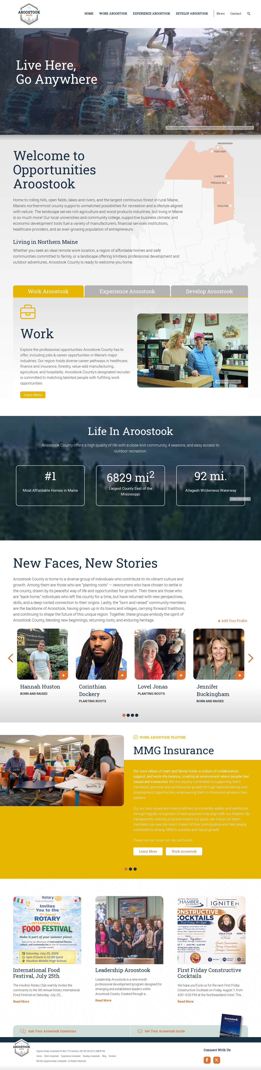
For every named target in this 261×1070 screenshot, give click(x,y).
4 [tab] (137, 715)
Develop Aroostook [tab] (209, 291)
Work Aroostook (51, 1056)
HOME (89, 13)
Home (39, 1056)
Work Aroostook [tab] (48, 291)
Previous (10, 657)
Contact (235, 13)
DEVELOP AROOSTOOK (192, 13)
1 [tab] (124, 715)
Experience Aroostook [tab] (127, 291)
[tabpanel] (130, 356)
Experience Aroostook (71, 1056)
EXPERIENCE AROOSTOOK (151, 13)
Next (248, 657)
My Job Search (181, 840)
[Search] (249, 13)
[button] (125, 869)
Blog (104, 1056)
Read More (21, 1001)
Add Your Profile (234, 620)
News (221, 13)
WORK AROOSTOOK (113, 13)
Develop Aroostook (91, 1056)
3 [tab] (132, 715)
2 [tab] (128, 715)
